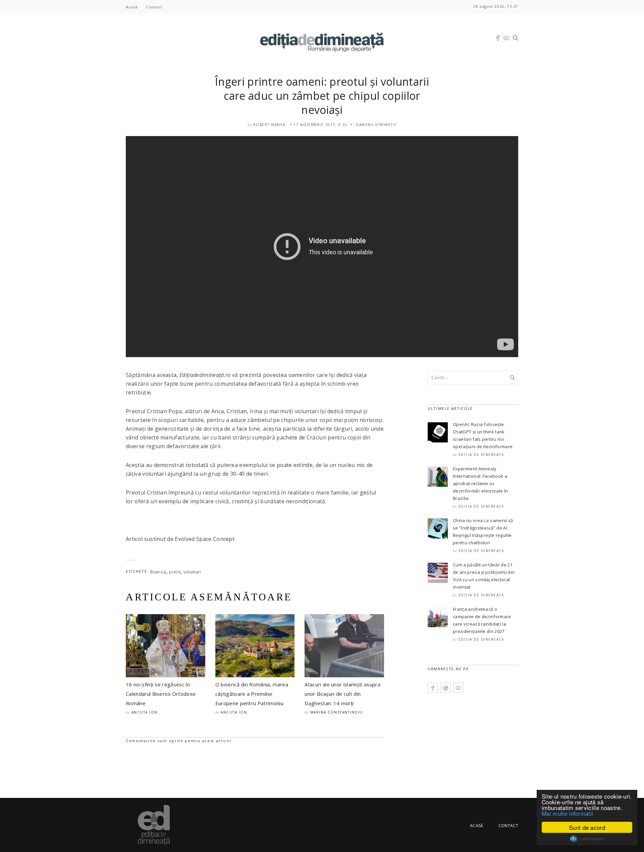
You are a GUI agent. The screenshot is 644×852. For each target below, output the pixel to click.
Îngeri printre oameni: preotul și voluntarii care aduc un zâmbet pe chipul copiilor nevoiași (322, 95)
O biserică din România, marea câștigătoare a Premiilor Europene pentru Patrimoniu (251, 694)
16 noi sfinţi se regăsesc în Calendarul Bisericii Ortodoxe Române (161, 694)
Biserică (158, 572)
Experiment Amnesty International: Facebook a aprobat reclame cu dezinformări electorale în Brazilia (480, 483)
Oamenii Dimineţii (376, 124)
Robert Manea (269, 124)
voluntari (192, 572)
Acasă (132, 6)
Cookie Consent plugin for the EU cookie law (587, 839)
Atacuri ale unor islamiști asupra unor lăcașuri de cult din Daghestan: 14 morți (342, 694)
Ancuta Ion (144, 712)
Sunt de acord (587, 827)
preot (174, 572)
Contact (154, 6)
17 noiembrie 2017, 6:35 (320, 124)
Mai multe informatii (567, 813)
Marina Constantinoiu (336, 712)
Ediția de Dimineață (481, 454)
